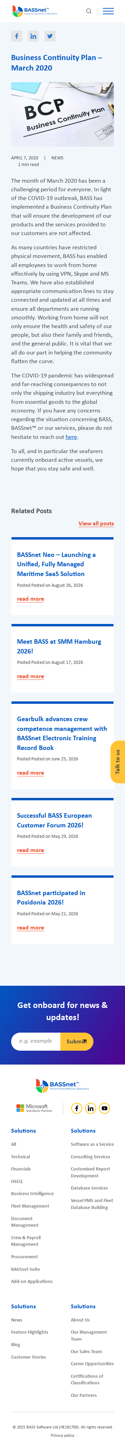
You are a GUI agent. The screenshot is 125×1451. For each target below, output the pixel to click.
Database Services (89, 1188)
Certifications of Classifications (87, 1380)
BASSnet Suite (25, 1269)
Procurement (24, 1257)
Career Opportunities (92, 1364)
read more (30, 599)
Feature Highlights (29, 1332)
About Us (80, 1320)
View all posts (96, 523)
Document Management (25, 1222)
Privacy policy (62, 1436)
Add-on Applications (32, 1281)
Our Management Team (89, 1336)
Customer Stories (28, 1357)
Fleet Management (30, 1206)
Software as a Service (92, 1144)
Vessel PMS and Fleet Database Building (92, 1204)
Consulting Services (90, 1157)
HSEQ (17, 1181)
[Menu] (108, 11)
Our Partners (84, 1395)
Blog (15, 1345)
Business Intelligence (32, 1193)
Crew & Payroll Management (26, 1241)
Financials (21, 1169)
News (16, 1320)
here (71, 437)
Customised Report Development (90, 1173)
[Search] (89, 11)
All (13, 1144)
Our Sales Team (86, 1351)
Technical (20, 1157)
